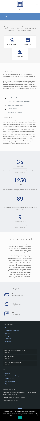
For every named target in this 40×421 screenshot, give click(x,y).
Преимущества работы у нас (13, 376)
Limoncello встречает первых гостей (14, 350)
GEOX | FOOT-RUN (9, 356)
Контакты (8, 341)
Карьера (7, 333)
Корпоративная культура (12, 330)
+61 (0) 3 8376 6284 (16, 305)
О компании (8, 328)
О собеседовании (10, 381)
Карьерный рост (10, 378)
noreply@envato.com (17, 295)
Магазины (8, 338)
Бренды (7, 336)
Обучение (7, 384)
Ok (20, 417)
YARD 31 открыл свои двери (12, 362)
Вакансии (7, 373)
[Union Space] (20, 4)
